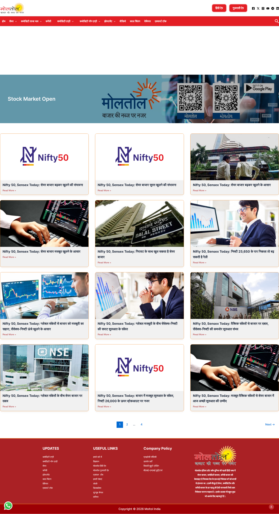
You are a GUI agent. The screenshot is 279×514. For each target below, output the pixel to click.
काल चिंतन (135, 21)
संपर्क (95, 483)
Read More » (9, 190)
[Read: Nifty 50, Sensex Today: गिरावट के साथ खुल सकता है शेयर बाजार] (139, 222)
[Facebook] (253, 8)
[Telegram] (272, 8)
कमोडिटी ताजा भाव (29, 21)
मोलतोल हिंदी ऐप (99, 465)
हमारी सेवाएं (97, 479)
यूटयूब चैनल (98, 492)
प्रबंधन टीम (98, 474)
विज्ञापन (96, 461)
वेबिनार (147, 21)
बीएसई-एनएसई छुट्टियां (153, 470)
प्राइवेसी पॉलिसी (150, 456)
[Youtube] (267, 8)
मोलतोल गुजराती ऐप (101, 470)
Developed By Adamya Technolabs (162, 477)
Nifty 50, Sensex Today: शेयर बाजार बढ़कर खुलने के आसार (232, 185)
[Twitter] (258, 8)
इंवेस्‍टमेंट (108, 21)
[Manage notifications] (271, 506)
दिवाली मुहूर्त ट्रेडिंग (151, 465)
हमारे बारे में (97, 456)
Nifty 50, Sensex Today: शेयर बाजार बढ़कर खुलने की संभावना (43, 185)
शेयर (11, 21)
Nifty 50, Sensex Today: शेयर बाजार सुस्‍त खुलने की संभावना (137, 185)
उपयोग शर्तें (148, 461)
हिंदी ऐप (219, 8)
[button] (15, 21)
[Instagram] (263, 8)
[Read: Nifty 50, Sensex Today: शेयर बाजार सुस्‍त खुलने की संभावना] (139, 156)
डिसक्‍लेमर (97, 488)
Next (270, 424)
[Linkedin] (277, 8)
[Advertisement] (139, 50)
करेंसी (48, 21)
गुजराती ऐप (238, 8)
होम (3, 21)
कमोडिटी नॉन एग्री (88, 21)
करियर (95, 496)
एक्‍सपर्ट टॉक (160, 21)
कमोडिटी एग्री (63, 21)
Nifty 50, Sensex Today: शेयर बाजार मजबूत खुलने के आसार (41, 251)
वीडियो (123, 21)
